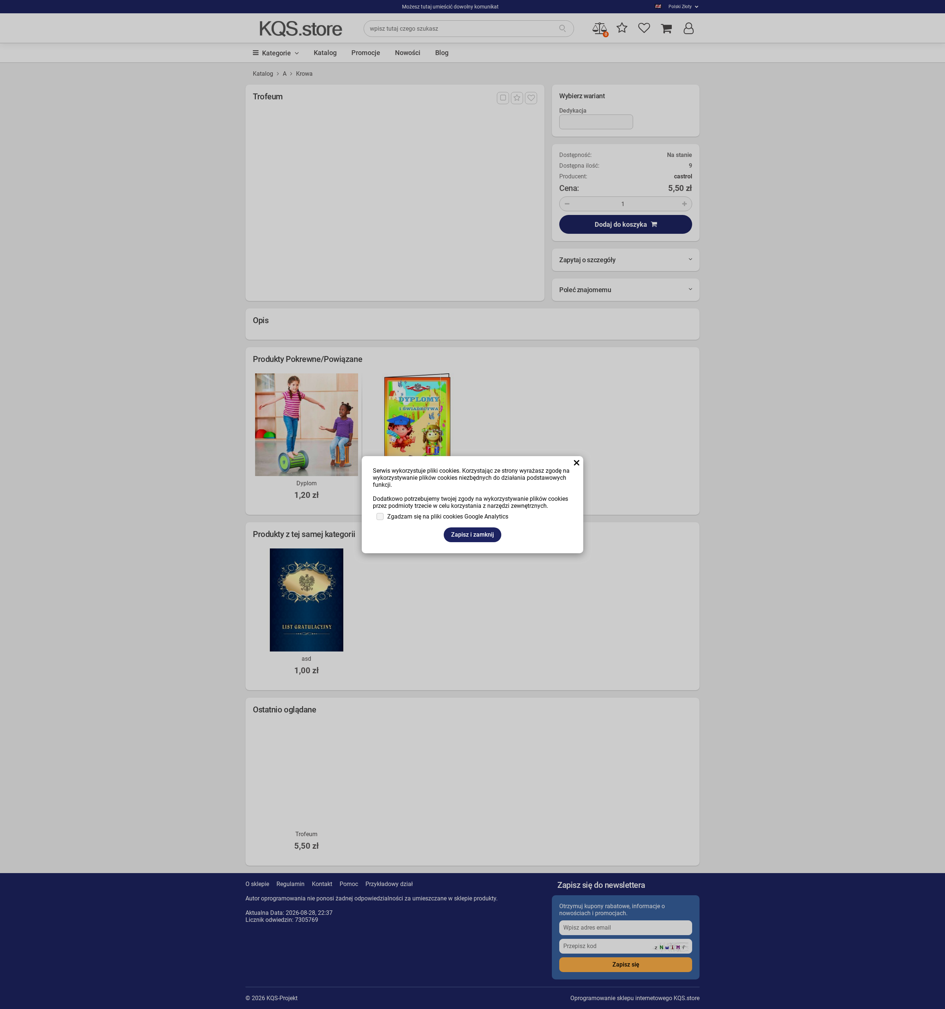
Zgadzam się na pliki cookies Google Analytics (447, 516)
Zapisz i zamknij (472, 534)
